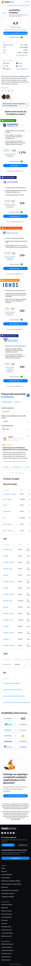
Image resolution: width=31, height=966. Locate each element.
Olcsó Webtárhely (6, 917)
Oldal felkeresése (14, 216)
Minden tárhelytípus (6, 904)
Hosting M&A (14, 858)
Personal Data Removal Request (10, 890)
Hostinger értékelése (9, 204)
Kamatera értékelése (9, 154)
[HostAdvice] (7, 2)
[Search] (25, 2)
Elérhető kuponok (15, 37)
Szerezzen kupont (15, 161)
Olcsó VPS (4, 923)
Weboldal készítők (6, 936)
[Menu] (28, 2)
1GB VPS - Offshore (8, 562)
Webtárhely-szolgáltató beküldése (10, 881)
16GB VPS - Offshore (8, 632)
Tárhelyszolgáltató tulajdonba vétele (11, 884)
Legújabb (5, 421)
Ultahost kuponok (6, 956)
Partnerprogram (5, 877)
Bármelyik (6, 411)
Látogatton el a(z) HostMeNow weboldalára (15, 33)
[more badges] (11, 99)
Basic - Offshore (7, 524)
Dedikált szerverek (6, 930)
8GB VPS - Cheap (7, 600)
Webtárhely (4, 907)
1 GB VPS (5, 556)
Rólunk (3, 868)
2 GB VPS (5, 575)
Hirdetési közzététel (25, 5)
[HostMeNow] (5, 13)
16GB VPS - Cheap (8, 620)
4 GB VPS (5, 588)
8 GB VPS (5, 607)
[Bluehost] (10, 233)
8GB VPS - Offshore (8, 613)
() (27, 467)
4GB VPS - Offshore (8, 594)
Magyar (7, 429)
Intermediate (6, 511)
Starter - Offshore (8, 530)
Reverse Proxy (7, 664)
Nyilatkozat (4, 887)
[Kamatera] (10, 125)
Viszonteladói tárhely (7, 933)
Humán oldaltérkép (6, 874)
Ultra (4, 517)
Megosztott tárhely (6, 914)
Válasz (7, 467)
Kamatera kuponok (6, 947)
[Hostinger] (10, 182)
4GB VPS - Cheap (7, 549)
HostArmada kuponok (7, 950)
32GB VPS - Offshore (8, 645)
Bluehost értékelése (9, 256)
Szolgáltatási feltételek (7, 896)
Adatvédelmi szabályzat (7, 893)
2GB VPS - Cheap (7, 568)
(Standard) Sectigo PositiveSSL (11, 683)
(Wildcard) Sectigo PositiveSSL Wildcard (14, 696)
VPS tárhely (4, 920)
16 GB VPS (6, 626)
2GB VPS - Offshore (8, 581)
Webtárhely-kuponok (7, 944)
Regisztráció (8, 845)
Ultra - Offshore (7, 499)
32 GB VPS (6, 639)
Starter (5, 505)
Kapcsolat (4, 871)
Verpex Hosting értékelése (9, 368)
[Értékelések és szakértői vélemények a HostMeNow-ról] (2, 91)
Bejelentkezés (23, 845)
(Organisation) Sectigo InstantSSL (12, 689)
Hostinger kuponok (6, 953)
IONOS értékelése (10, 312)
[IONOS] (10, 285)
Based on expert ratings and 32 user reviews (15, 29)
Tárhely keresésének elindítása (16, 796)
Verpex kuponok (5, 960)
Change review (18, 467)
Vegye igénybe (14, 165)
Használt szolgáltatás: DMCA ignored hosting (14, 461)
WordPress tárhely (6, 911)
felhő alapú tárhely (6, 926)
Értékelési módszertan (13, 5)
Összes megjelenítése (22, 55)
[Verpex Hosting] (10, 340)
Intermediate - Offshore (9, 494)
